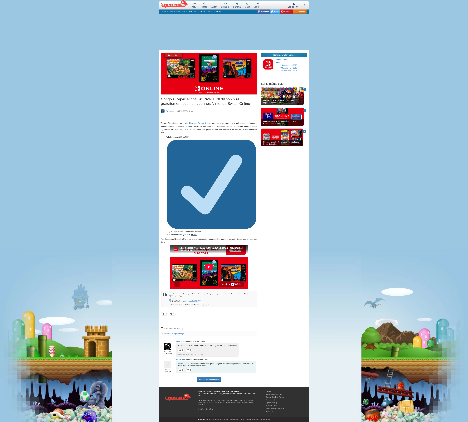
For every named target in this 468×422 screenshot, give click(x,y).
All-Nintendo (224, 420)
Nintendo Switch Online (199, 123)
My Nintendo (219, 402)
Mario (222, 400)
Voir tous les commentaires (209, 379)
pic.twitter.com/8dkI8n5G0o (191, 301)
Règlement (269, 411)
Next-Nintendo (234, 420)
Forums (237, 7)
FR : (282, 65)
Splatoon (251, 400)
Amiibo (211, 402)
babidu (171, 111)
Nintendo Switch (181, 11)
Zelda (218, 400)
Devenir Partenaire (212, 420)
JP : (282, 71)
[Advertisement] (234, 32)
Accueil (163, 11)
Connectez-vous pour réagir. (173, 334)
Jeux (256, 7)
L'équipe (268, 391)
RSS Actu (201, 409)
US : (282, 68)
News (171, 11)
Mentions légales (272, 405)
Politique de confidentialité (275, 408)
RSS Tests (210, 409)
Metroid (235, 400)
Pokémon (228, 400)
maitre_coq (180, 360)
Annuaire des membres (274, 394)
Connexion (293, 7)
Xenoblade (243, 400)
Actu (194, 7)
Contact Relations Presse (275, 397)
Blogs (247, 7)
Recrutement (270, 400)
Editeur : (279, 59)
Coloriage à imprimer (252, 420)
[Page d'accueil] (178, 397)
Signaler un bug (271, 403)
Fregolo (179, 341)
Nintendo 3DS (203, 402)
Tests (204, 7)
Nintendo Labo (241, 402)
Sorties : (279, 62)
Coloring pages (265, 420)
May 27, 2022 (206, 304)
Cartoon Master (230, 402)
